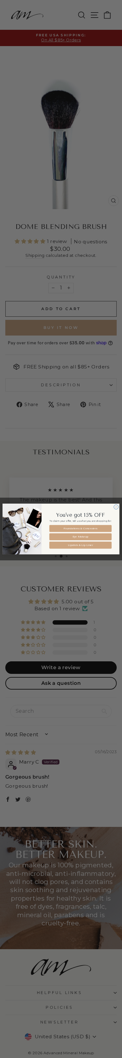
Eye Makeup (81, 536)
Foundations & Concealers (81, 528)
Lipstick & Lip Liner (80, 545)
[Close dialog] (116, 507)
